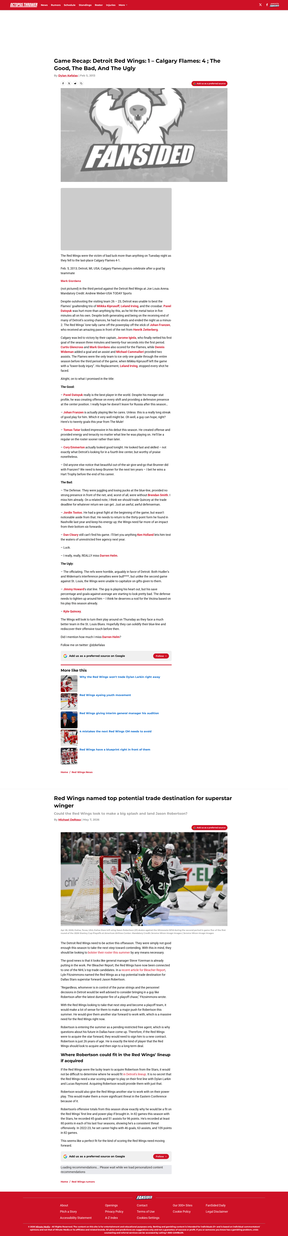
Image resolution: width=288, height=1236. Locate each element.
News (44, 5)
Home (64, 772)
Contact (142, 1205)
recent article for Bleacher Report (143, 970)
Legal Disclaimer (217, 1211)
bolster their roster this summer (109, 952)
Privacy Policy (114, 1211)
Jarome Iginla (126, 337)
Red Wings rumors (83, 1181)
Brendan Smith (158, 495)
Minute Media (43, 1226)
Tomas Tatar (71, 430)
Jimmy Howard (73, 589)
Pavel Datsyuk (73, 395)
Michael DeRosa (69, 819)
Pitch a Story (68, 1211)
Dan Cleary (70, 534)
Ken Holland (145, 534)
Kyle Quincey (72, 611)
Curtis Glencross (72, 347)
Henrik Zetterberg (145, 329)
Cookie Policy (182, 1211)
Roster (99, 5)
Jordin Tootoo (72, 512)
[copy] (81, 83)
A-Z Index (111, 1218)
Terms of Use (146, 1211)
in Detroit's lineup (134, 1074)
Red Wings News (82, 772)
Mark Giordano (71, 281)
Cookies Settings (148, 1218)
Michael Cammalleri (130, 352)
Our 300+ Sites (182, 1205)
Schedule (69, 5)
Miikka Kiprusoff (108, 306)
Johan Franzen (160, 325)
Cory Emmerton (74, 447)
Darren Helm (108, 555)
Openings (111, 1205)
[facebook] (267, 4)
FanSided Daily (216, 1205)
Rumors (56, 5)
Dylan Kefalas (68, 75)
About (64, 1205)
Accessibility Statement (76, 1218)
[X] (260, 4)
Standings (85, 5)
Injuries (110, 5)
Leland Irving (129, 306)
